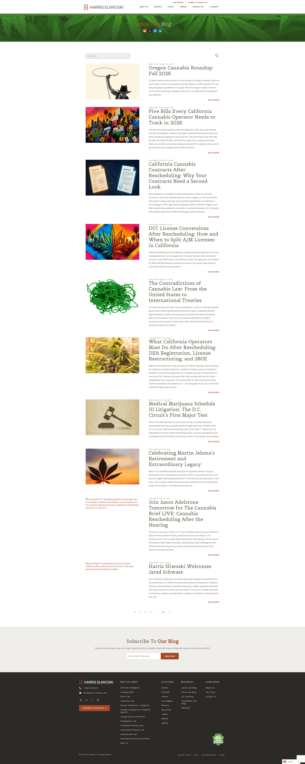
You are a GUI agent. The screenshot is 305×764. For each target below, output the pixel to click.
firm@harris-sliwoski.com (198, 2)
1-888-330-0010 (177, 2)
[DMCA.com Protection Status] (218, 739)
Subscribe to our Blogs (93, 708)
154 (163, 612)
